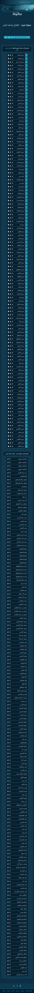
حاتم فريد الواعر (23, 732)
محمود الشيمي (23, 632)
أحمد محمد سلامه (22, 500)
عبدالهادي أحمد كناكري (21, 957)
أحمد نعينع (24, 843)
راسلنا (4, 990)
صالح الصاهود (23, 742)
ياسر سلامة (24, 801)
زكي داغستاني (23, 874)
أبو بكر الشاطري (22, 850)
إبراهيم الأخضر (23, 729)
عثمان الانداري (23, 656)
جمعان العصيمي (23, 746)
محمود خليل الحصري (21, 621)
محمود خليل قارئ (22, 490)
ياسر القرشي (23, 825)
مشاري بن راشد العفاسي (20, 607)
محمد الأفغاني (23, 590)
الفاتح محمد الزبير (11, 25)
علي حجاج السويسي (22, 884)
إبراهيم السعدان (23, 708)
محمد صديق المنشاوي (21, 569)
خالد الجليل (24, 677)
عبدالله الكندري (23, 950)
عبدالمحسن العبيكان (22, 902)
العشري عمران (23, 808)
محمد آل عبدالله (23, 594)
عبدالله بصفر (23, 912)
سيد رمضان (24, 701)
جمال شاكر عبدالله (22, 690)
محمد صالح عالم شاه (21, 580)
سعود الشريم (23, 704)
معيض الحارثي (23, 652)
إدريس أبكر (24, 760)
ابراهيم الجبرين (23, 711)
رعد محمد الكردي (22, 472)
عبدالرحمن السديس (22, 898)
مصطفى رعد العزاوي (21, 504)
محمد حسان (24, 531)
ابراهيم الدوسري (22, 722)
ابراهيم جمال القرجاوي (21, 479)
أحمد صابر (24, 832)
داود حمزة (24, 780)
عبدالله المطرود (23, 947)
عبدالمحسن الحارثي (22, 936)
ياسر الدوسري (23, 836)
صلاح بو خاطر (23, 756)
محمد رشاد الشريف (22, 517)
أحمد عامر (24, 829)
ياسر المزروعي (23, 839)
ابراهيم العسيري (23, 725)
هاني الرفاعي (23, 735)
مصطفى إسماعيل (22, 507)
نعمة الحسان (23, 666)
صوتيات (22, 990)
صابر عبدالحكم (23, 767)
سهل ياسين (24, 763)
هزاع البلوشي (23, 476)
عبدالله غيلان (24, 940)
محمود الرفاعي (23, 618)
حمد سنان (24, 739)
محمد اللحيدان (23, 528)
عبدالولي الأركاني (22, 933)
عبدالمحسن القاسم (22, 905)
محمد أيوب (24, 587)
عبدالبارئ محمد (23, 960)
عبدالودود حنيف (23, 895)
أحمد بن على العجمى (21, 974)
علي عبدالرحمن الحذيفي (20, 891)
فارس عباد (24, 749)
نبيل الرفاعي (23, 663)
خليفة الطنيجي (23, 673)
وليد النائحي (24, 784)
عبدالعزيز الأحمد (23, 929)
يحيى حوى (24, 794)
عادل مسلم (24, 853)
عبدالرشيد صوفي (22, 459)
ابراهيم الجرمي (23, 718)
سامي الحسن (23, 715)
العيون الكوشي (23, 798)
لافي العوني (24, 670)
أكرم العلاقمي (23, 812)
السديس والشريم (22, 694)
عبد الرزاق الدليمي (22, 860)
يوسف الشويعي (23, 857)
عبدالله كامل (23, 943)
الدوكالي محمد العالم (21, 805)
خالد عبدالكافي (23, 687)
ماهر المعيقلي (23, 645)
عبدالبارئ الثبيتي (23, 926)
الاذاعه (12, 990)
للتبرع (8, 990)
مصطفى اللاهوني (22, 510)
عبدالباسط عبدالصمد (22, 915)
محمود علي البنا (23, 635)
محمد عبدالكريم (23, 600)
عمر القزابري (23, 870)
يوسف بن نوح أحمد (22, 864)
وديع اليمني (24, 486)
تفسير (17, 990)
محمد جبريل (24, 583)
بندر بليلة (24, 497)
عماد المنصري (23, 753)
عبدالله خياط (23, 909)
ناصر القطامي (23, 659)
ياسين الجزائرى (23, 791)
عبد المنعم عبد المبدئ (21, 867)
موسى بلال (24, 514)
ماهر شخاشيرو (23, 642)
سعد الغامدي (23, 770)
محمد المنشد (23, 521)
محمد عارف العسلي (22, 535)
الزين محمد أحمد (22, 787)
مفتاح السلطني (23, 549)
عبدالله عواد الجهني (22, 954)
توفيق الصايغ (24, 777)
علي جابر (24, 881)
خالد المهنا (24, 684)
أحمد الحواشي (23, 846)
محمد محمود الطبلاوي (21, 566)
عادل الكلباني (23, 967)
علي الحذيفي (23, 888)
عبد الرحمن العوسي (22, 493)
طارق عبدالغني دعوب (21, 774)
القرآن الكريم (29, 990)
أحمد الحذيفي (23, 822)
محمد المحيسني (23, 524)
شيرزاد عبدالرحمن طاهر (21, 697)
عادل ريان (24, 971)
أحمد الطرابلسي (23, 815)
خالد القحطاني (23, 680)
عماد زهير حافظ (23, 877)
